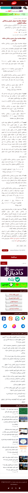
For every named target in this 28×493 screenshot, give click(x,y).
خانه (25, 18)
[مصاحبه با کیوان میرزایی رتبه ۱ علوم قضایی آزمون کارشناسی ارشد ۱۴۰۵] (23, 459)
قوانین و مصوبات (20, 18)
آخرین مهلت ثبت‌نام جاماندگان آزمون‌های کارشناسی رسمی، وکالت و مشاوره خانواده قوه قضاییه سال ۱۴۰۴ (10, 432)
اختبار (24, 245)
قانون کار (17, 241)
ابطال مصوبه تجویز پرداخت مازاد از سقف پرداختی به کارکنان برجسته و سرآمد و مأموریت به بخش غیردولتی (14, 378)
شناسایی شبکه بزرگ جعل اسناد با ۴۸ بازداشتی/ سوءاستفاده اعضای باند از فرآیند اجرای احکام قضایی (13, 358)
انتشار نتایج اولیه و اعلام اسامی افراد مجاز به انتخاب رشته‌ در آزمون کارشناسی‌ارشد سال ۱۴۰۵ (10, 449)
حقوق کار (21, 245)
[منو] (2, 3)
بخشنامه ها (15, 18)
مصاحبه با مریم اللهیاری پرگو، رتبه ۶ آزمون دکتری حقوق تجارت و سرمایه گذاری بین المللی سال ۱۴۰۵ (13, 339)
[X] (16, 488)
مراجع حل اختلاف (15, 238)
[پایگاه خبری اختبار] (14, 3)
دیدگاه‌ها (14, 257)
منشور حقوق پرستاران (19, 384)
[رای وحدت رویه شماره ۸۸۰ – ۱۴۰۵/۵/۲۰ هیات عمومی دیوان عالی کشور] (23, 411)
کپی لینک (5, 250)
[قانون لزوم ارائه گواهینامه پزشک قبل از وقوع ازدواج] (23, 441)
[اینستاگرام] (12, 488)
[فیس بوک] (19, 488)
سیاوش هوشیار (18, 482)
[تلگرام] (8, 488)
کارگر (17, 245)
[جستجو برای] (26, 3)
